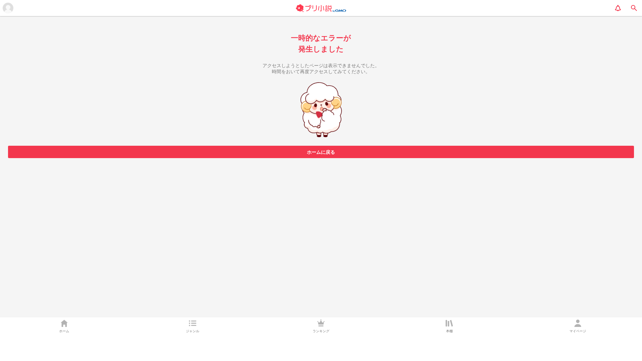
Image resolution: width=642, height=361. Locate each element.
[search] (634, 8)
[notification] (618, 8)
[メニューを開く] (8, 8)
